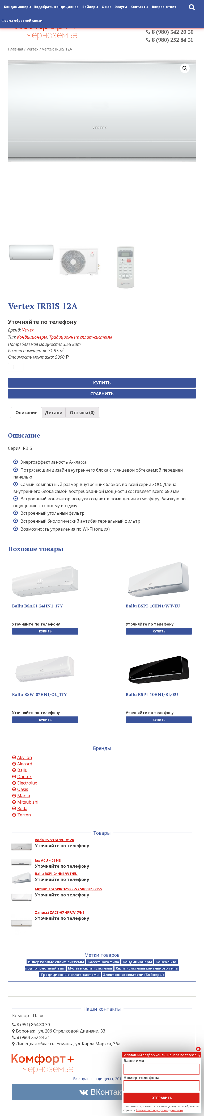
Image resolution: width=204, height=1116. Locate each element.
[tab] (26, 412)
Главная (15, 49)
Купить (102, 383)
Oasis (22, 789)
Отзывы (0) (82, 413)
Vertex (33, 49)
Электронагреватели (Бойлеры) (133, 974)
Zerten (24, 815)
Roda (22, 808)
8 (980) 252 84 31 (171, 39)
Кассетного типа (103, 961)
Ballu (22, 770)
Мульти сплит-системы (90, 968)
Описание (26, 413)
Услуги (121, 7)
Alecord (24, 764)
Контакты (139, 7)
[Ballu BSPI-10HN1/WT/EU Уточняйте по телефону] (159, 580)
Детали (53, 413)
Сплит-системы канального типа (147, 968)
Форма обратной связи (21, 20)
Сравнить (102, 394)
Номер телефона (141, 1077)
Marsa (23, 796)
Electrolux (27, 783)
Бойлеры (90, 7)
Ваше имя (134, 1060)
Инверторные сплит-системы (56, 961)
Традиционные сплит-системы (80, 337)
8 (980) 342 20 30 (171, 31)
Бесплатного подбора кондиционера (159, 1110)
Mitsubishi (27, 802)
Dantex (24, 776)
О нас (106, 7)
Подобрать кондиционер (56, 7)
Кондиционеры (32, 337)
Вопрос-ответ (164, 7)
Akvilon (24, 757)
